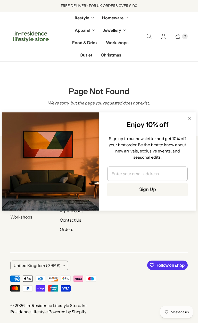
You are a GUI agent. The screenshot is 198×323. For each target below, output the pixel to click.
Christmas (111, 55)
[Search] (149, 36)
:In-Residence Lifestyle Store (53, 305)
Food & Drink (85, 42)
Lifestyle (80, 17)
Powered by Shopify (67, 311)
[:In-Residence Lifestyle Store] (31, 36)
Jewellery (112, 30)
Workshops (117, 42)
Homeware (112, 17)
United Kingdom (37, 265)
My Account (71, 210)
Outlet (86, 55)
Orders (66, 229)
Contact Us (70, 220)
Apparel (82, 30)
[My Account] (163, 36)
